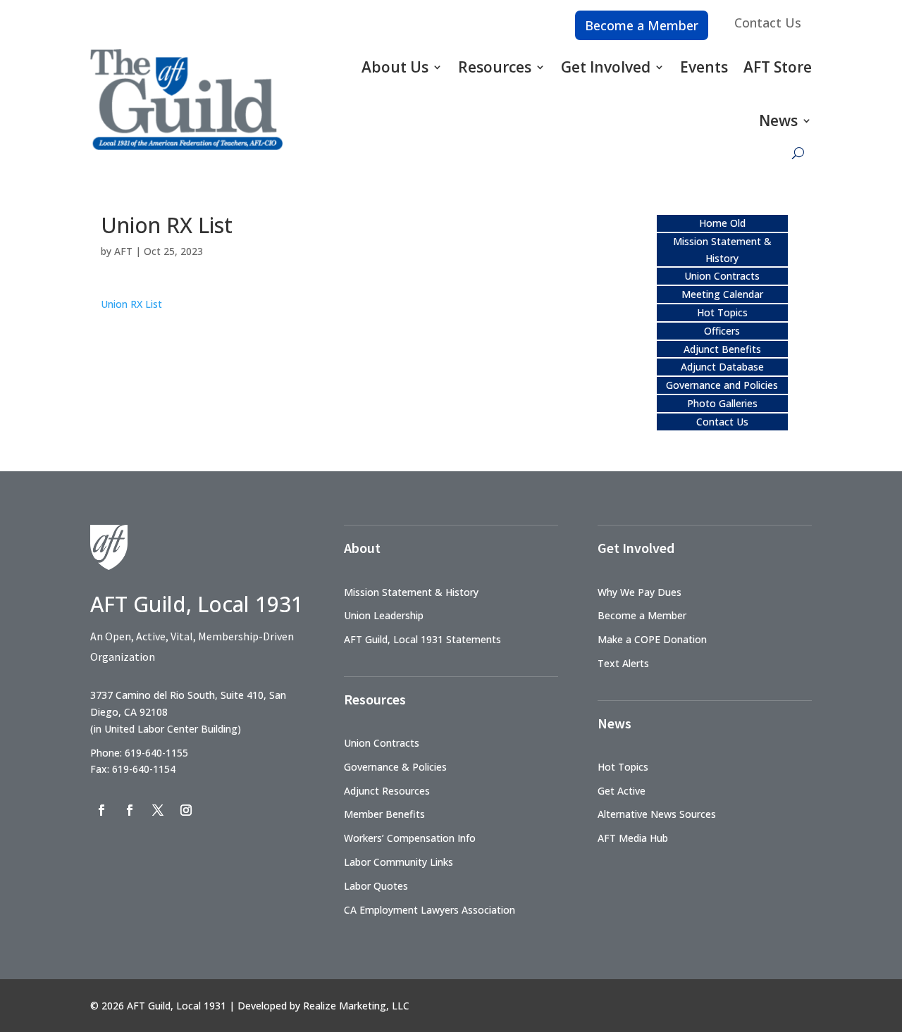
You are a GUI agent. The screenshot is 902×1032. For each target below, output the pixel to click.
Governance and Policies (722, 385)
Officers (722, 330)
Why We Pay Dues (639, 592)
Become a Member (641, 25)
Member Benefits (384, 814)
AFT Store (777, 67)
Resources (494, 67)
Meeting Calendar (722, 294)
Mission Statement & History (411, 592)
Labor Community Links (398, 862)
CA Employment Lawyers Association (429, 909)
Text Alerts (623, 663)
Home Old (722, 223)
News (778, 120)
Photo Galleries (722, 403)
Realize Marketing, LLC (356, 1005)
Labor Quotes (376, 886)
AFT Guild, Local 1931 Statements (422, 639)
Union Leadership (384, 615)
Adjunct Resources (387, 790)
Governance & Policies (395, 766)
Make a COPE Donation (652, 639)
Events (704, 67)
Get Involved (605, 67)
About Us (395, 67)
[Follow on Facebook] (101, 810)
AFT (123, 251)
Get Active (621, 790)
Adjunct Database (722, 366)
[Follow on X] (158, 810)
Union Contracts (722, 275)
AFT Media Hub (633, 838)
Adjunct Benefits (722, 349)
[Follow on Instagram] (186, 810)
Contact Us (767, 22)
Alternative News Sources (657, 814)
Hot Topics (722, 312)
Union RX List (131, 304)
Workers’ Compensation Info (410, 838)
